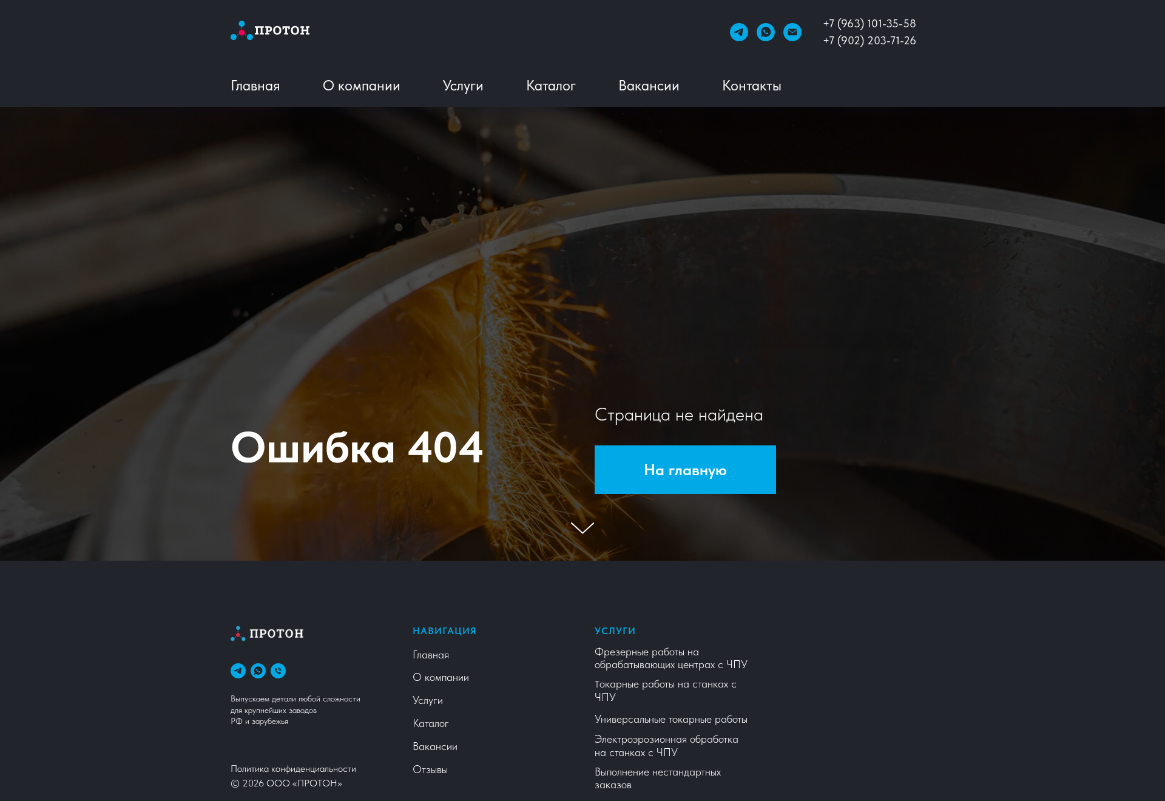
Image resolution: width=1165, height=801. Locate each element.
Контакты (752, 85)
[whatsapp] (766, 32)
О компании (361, 85)
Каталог (551, 85)
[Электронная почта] (792, 32)
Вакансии (649, 85)
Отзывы (430, 769)
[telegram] (739, 32)
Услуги (463, 85)
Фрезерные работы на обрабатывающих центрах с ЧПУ (671, 658)
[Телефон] (278, 670)
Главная (255, 85)
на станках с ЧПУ (636, 752)
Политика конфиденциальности (293, 768)
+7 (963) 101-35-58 (869, 23)
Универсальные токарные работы (671, 718)
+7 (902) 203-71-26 (869, 40)
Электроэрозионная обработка (666, 738)
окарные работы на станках (665, 683)
